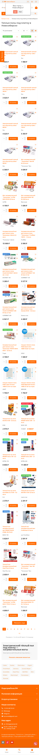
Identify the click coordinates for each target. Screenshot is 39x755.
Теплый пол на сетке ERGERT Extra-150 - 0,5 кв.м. (9, 456)
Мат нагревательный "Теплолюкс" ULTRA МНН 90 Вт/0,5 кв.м (10, 197)
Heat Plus (16, 672)
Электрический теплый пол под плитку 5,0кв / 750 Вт (28, 125)
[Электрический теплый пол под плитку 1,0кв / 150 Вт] (28, 42)
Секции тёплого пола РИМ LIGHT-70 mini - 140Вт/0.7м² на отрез (9, 384)
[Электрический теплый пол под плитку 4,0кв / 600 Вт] (10, 114)
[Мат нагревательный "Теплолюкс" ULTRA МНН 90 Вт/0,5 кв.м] (10, 186)
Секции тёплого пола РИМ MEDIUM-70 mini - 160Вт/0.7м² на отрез (28, 384)
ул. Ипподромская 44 (10, 724)
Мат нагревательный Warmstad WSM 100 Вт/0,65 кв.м (28, 197)
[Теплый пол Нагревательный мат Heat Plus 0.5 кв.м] (10, 555)
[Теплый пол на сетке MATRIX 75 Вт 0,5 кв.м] (28, 481)
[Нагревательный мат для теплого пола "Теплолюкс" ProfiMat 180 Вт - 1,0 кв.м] (28, 222)
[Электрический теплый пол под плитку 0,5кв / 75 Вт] (10, 42)
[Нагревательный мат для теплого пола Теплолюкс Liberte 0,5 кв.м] (10, 222)
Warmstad (14, 675)
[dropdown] (3, 2)
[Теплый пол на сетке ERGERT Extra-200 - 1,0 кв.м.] (28, 445)
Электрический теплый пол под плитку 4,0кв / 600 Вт (10, 125)
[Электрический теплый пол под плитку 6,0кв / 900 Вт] (10, 150)
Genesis (15, 669)
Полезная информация (12, 694)
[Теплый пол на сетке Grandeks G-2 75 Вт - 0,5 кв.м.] (10, 481)
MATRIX (25, 672)
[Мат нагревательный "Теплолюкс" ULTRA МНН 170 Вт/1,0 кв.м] (10, 591)
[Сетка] (32, 30)
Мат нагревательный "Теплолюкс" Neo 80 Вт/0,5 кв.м (28, 161)
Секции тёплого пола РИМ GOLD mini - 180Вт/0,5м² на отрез (28, 347)
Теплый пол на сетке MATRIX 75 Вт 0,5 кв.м (28, 491)
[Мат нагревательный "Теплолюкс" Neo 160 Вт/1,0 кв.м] (28, 555)
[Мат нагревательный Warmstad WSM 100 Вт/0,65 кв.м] (28, 186)
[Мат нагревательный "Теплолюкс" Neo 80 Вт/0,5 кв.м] (28, 150)
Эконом (5, 678)
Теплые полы (5, 19)
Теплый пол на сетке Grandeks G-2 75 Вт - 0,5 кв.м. (10, 492)
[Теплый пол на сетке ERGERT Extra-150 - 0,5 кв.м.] (10, 445)
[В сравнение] (17, 40)
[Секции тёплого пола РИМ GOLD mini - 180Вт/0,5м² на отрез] (28, 335)
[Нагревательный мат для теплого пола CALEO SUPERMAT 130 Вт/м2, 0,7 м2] (28, 260)
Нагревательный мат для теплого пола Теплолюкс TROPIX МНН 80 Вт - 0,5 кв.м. (10, 347)
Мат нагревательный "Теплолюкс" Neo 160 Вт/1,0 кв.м (28, 566)
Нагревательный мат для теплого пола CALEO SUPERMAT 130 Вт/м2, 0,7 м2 (28, 272)
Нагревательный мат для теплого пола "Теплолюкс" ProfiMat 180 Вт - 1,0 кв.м (28, 234)
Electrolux (21, 665)
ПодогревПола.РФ (10, 688)
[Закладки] (28, 2)
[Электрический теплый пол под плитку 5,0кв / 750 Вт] (28, 114)
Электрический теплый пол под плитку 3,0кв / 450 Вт (28, 89)
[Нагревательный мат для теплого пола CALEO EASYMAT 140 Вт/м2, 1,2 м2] (10, 260)
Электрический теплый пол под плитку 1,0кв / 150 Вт (28, 53)
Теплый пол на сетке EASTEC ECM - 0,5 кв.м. (9, 419)
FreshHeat (6, 669)
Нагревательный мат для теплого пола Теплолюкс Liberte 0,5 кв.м (10, 234)
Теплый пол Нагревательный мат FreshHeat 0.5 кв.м (28, 528)
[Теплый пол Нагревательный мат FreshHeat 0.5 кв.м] (28, 517)
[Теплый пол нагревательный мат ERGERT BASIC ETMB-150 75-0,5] (10, 517)
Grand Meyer (26, 669)
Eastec (12, 665)
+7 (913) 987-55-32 (9, 708)
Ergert (30, 665)
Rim (32, 672)
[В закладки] (17, 36)
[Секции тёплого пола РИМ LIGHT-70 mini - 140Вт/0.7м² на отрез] (10, 373)
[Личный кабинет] (36, 2)
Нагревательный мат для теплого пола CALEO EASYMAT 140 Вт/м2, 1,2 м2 (10, 272)
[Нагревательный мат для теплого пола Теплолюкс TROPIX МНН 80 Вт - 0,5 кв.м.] (10, 335)
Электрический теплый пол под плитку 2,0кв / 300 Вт (10, 89)
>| (19, 633)
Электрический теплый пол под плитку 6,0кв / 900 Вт (10, 161)
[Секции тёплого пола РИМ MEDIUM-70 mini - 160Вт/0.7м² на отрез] (28, 373)
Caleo (5, 665)
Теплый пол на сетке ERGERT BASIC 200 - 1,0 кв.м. (28, 420)
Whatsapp (7, 711)
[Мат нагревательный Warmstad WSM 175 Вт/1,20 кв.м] (28, 591)
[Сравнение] (32, 2)
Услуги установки (9, 699)
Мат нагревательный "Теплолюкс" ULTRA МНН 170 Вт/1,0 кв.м (10, 602)
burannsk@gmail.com (10, 716)
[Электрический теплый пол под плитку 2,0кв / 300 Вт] (10, 78)
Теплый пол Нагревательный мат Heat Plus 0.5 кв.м (10, 566)
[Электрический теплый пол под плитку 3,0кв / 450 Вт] (28, 78)
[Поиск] (35, 13)
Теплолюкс (24, 675)
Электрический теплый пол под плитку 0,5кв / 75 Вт (10, 53)
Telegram (7, 713)
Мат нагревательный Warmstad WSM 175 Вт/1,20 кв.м (28, 602)
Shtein (5, 675)
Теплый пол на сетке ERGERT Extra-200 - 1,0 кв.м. (27, 456)
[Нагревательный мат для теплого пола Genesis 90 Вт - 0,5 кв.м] (28, 298)
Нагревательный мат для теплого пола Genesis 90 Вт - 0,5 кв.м (28, 309)
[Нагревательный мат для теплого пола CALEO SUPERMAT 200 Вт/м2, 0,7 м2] (10, 298)
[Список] (36, 30)
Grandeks (6, 672)
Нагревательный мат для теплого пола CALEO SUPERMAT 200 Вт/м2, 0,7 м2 (10, 310)
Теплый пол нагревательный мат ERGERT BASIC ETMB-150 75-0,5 (8, 529)
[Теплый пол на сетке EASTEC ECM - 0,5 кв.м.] (10, 409)
